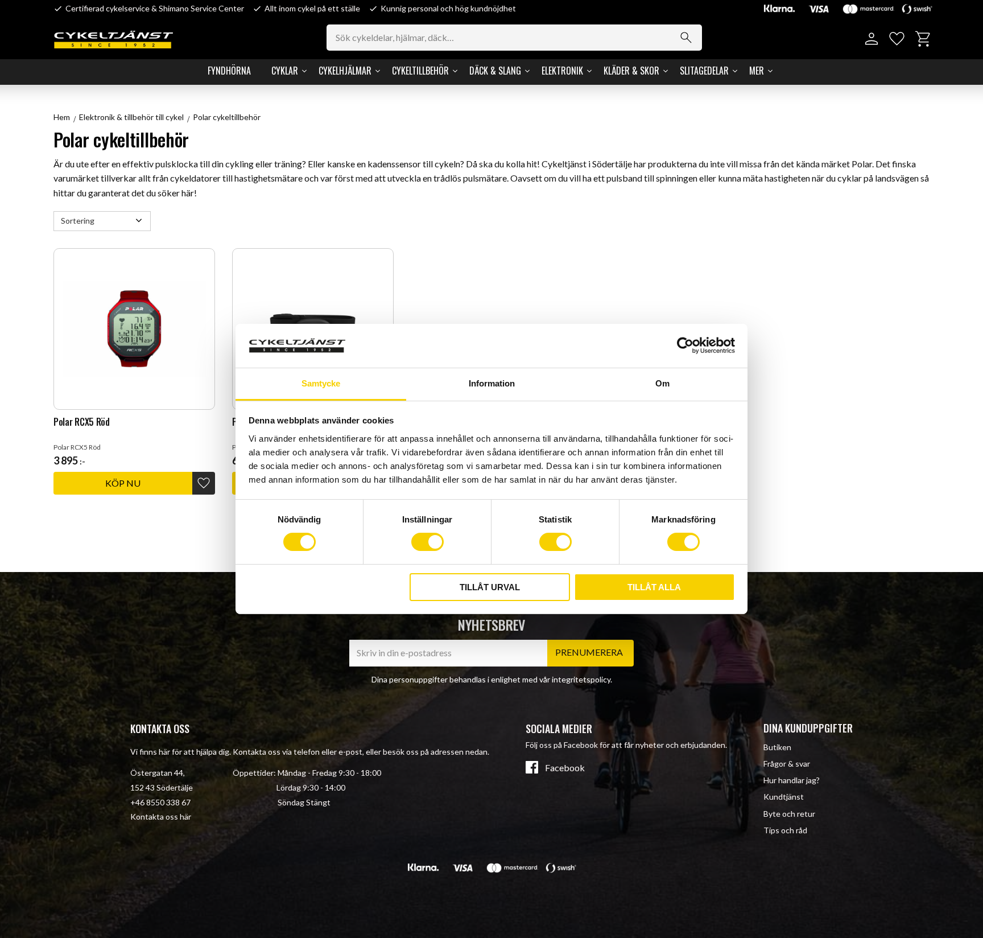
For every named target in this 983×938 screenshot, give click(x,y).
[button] (897, 39)
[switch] (427, 542)
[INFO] (122, 483)
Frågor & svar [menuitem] (786, 763)
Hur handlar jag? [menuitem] (791, 780)
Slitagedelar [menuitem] (704, 70)
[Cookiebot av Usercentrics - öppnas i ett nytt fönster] (685, 345)
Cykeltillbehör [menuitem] (420, 70)
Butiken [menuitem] (777, 747)
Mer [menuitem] (756, 70)
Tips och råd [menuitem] (785, 830)
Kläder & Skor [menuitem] (631, 70)
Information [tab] (492, 383)
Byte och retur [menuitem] (789, 813)
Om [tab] (662, 383)
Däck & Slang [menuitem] (495, 70)
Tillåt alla (654, 587)
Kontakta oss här (160, 816)
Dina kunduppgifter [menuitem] (808, 728)
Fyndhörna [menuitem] (229, 70)
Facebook (565, 767)
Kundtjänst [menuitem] (783, 796)
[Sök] (686, 37)
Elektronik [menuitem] (562, 70)
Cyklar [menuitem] (284, 70)
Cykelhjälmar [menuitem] (345, 70)
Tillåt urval (490, 587)
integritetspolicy (581, 679)
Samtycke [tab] (320, 383)
